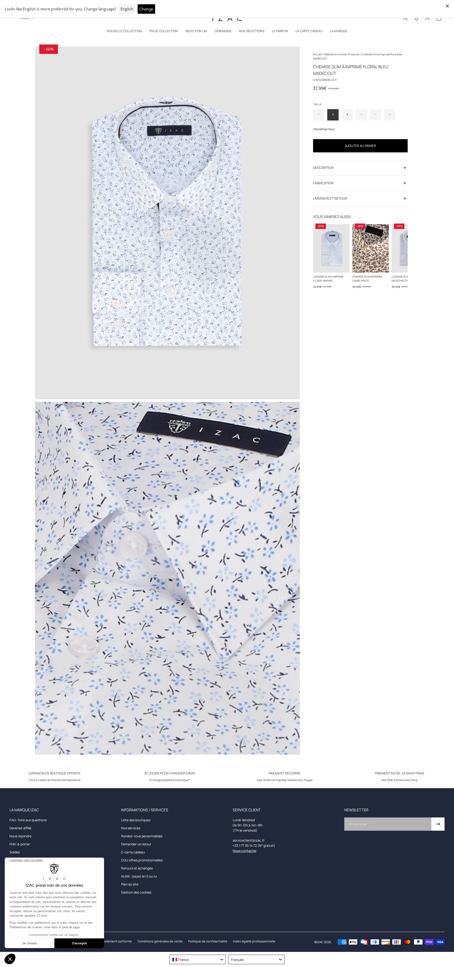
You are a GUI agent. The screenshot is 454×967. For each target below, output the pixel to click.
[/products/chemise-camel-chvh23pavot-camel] (370, 248)
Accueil (318, 54)
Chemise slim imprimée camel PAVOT (367, 278)
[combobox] (198, 959)
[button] (124, 32)
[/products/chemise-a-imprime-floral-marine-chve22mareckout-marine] (331, 248)
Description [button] (323, 167)
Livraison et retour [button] (330, 198)
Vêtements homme (335, 54)
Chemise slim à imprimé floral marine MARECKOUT (328, 279)
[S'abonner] (438, 824)
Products (354, 54)
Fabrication (323, 183)
